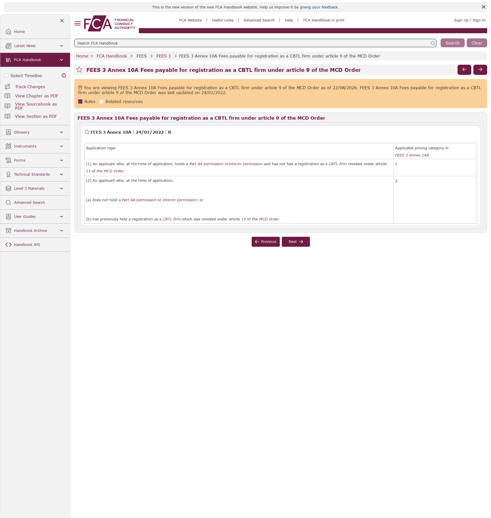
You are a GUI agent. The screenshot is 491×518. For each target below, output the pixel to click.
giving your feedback (319, 7)
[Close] (484, 7)
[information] (64, 75)
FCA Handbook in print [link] (324, 20)
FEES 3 (163, 55)
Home (82, 55)
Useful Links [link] (222, 20)
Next (293, 241)
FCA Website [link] (190, 20)
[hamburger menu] (77, 23)
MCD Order (114, 171)
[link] (109, 23)
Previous (268, 241)
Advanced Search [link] (259, 20)
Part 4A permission (206, 164)
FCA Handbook (111, 55)
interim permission (246, 164)
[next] (480, 70)
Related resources (124, 101)
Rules (89, 101)
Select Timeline (26, 75)
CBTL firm (338, 164)
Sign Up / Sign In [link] (470, 20)
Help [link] (289, 20)
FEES (141, 55)
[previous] (464, 70)
